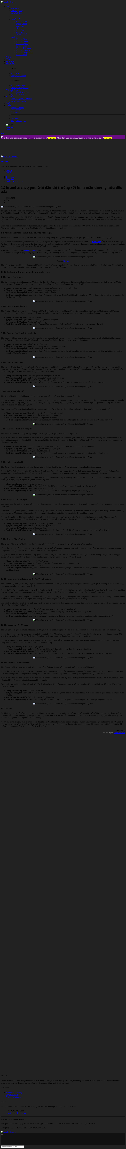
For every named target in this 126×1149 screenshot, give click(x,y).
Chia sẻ (9, 171)
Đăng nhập (10, 127)
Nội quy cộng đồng (13, 1097)
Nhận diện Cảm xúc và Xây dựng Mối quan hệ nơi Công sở (28, 138)
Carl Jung (96, 242)
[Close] (2, 136)
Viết (2, 133)
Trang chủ (10, 177)
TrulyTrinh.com (119, 733)
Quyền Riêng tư (12, 1095)
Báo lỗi (9, 173)
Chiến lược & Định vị (14, 181)
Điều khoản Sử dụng (14, 1092)
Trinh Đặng (4, 161)
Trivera (66, 261)
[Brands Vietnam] (8, 2)
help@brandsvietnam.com (16, 1113)
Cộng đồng (10, 179)
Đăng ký (9, 129)
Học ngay (52, 138)
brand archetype (30, 250)
